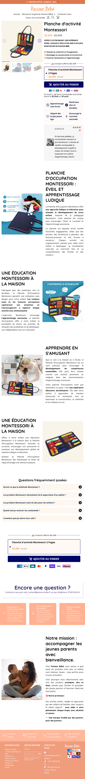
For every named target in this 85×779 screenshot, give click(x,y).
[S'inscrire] (39, 753)
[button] (39, 41)
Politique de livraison (11, 761)
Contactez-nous (64, 14)
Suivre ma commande (35, 17)
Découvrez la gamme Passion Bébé (37, 14)
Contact (7, 768)
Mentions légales (10, 749)
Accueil (17, 14)
